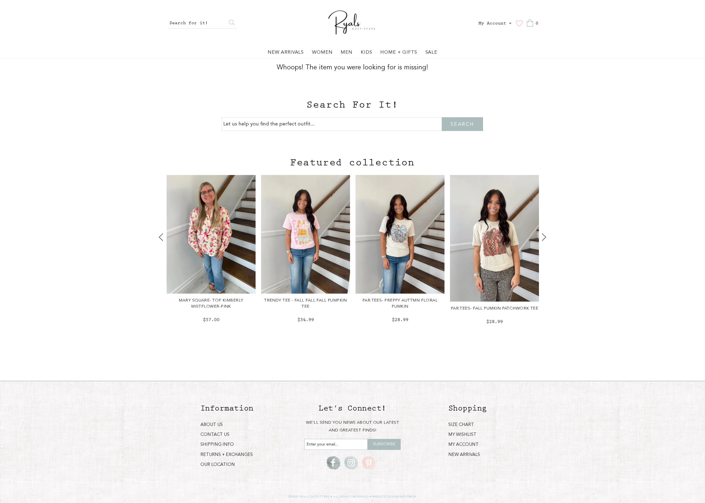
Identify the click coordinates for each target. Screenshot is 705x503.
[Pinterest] (369, 463)
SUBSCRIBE (384, 444)
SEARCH (462, 124)
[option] (211, 253)
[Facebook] (333, 463)
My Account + (495, 23)
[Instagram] (351, 463)
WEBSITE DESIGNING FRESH (394, 496)
